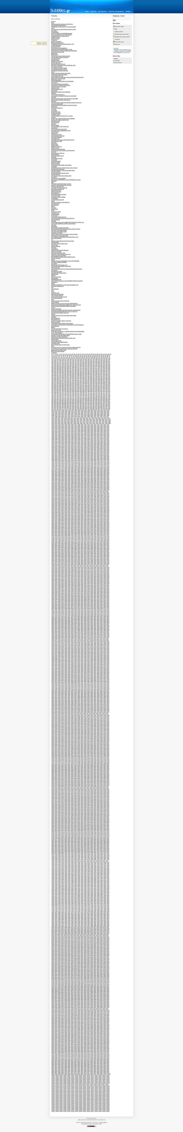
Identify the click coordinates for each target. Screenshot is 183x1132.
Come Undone (55, 302)
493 (60, 380)
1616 (59, 455)
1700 (98, 460)
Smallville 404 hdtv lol (57, 233)
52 (83, 355)
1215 (101, 424)
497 (70, 380)
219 (65, 364)
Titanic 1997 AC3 (55, 267)
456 (83, 378)
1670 (59, 459)
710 (86, 392)
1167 (68, 422)
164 (101, 360)
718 (106, 392)
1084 (101, 415)
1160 (106, 420)
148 (60, 360)
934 (70, 406)
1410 (91, 439)
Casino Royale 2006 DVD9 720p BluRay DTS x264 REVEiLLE (67, 325)
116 (97, 358)
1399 (56, 439)
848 (86, 400)
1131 (74, 419)
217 (60, 364)
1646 (98, 456)
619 (88, 387)
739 (101, 394)
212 (106, 363)
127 (65, 359)
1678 (85, 459)
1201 (56, 424)
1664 (98, 458)
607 (58, 387)
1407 (82, 439)
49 (77, 355)
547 (81, 383)
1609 (95, 454)
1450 (104, 442)
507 (96, 380)
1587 (82, 452)
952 (58, 407)
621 (94, 387)
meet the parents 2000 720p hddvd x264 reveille (63, 315)
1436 (59, 442)
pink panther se (55, 326)
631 (60, 388)
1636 (65, 456)
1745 (69, 464)
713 (94, 392)
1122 (105, 418)
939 (83, 406)
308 (58, 370)
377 (58, 374)
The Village (54, 263)
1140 (103, 419)
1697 (88, 460)
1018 (62, 411)
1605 (82, 454)
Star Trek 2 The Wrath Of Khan (59, 230)
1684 (104, 459)
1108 (62, 418)
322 (94, 370)
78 (73, 356)
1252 (104, 427)
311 (65, 370)
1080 (88, 415)
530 (96, 382)
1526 (59, 448)
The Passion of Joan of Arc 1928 (59, 235)
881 (52, 403)
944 (96, 406)
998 (58, 410)
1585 (75, 452)
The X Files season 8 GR (57, 52)
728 (73, 394)
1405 (75, 439)
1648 (104, 456)
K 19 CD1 (53, 109)
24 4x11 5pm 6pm (55, 258)
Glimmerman (54, 209)
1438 (65, 442)
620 (91, 387)
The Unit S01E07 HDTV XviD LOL (60, 126)
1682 (98, 459)
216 (58, 364)
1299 (82, 431)
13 (69, 354)
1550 (78, 450)
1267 (95, 428)
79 (75, 356)
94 (104, 356)
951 (55, 407)
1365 (62, 436)
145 (52, 360)
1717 (95, 462)
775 (76, 396)
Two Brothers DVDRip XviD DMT (59, 70)
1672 (65, 459)
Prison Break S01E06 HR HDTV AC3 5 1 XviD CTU (64, 311)
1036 (62, 412)
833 (107, 399)
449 (65, 378)
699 (58, 392)
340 (81, 371)
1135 (87, 419)
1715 (88, 462)
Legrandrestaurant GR (57, 104)
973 (52, 408)
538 (58, 383)
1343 (108, 434)
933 (68, 406)
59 (96, 355)
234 (104, 364)
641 (86, 388)
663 (83, 390)
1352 (78, 435)
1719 (101, 462)
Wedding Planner (55, 37)
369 (96, 372)
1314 (72, 432)
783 (96, 396)
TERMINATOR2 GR (56, 279)
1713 (82, 462)
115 (94, 358)
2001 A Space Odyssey (57, 295)
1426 (85, 440)
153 (73, 360)
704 (70, 392)
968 (99, 407)
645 (96, 388)
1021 (72, 411)
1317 (82, 432)
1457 (69, 443)
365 (86, 372)
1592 (98, 452)
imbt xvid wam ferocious (57, 294)
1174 (90, 422)
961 (81, 407)
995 (109, 408)
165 (104, 360)
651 (52, 390)
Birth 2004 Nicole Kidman (57, 351)
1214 (98, 424)
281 (107, 367)
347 (99, 371)
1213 (95, 424)
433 (83, 376)
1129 (68, 419)
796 (70, 398)
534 (107, 382)
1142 (109, 419)
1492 (65, 446)
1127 (62, 419)
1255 (56, 428)
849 (88, 400)
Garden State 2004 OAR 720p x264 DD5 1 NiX (63, 338)
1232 (98, 426)
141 (101, 359)
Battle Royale (54, 274)
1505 (108, 446)
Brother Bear (54, 144)
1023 (78, 411)
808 (101, 398)
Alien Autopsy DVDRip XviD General (60, 100)
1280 (78, 430)
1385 (69, 438)
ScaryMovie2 (54, 249)
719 (109, 392)
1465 (95, 443)
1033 (52, 412)
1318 (85, 432)
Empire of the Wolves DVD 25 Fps (60, 120)
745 (58, 395)
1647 (101, 456)
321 (91, 370)
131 (76, 359)
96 (107, 356)
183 (91, 362)
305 (109, 368)
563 (63, 384)
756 (86, 395)
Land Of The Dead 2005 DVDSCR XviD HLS (62, 218)
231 (96, 364)
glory (52, 290)
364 (83, 372)
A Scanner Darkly (55, 171)
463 (101, 378)
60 (98, 355)
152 (70, 360)
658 (70, 390)
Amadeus (53, 317)
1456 (65, 443)
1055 (65, 414)
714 (96, 392)
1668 (52, 459)
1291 (56, 431)
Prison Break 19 (55, 138)
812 (52, 399)
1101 (98, 416)
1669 (56, 459)
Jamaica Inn (54, 133)
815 (60, 399)
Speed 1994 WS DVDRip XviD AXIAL (60, 73)
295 (83, 368)
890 (76, 403)
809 (104, 398)
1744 (65, 464)
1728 (72, 463)
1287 (101, 430)
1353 (82, 435)
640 (83, 388)
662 (81, 390)
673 (109, 390)
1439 (69, 442)
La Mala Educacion (56, 45)
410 (83, 375)
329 (52, 371)
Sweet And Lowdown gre (57, 189)
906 (58, 404)
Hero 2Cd (53, 207)
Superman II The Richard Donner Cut (60, 254)
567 (73, 384)
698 (55, 392)
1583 (69, 452)
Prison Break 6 (55, 132)
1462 (85, 443)
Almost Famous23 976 (57, 89)
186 (99, 362)
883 (58, 403)
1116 (86, 418)
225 (81, 364)
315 (76, 370)
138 (94, 359)
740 (104, 394)
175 (70, 362)
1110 (68, 418)
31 (103, 354)
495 (65, 380)
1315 (75, 432)
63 (104, 355)
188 (104, 362)
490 (52, 380)
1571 (88, 451)
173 (65, 362)
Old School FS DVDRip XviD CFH (60, 313)
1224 (72, 426)
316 (78, 370)
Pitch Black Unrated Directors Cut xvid (61, 183)
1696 (85, 460)
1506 (52, 447)
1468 (104, 443)
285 (58, 368)
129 (70, 359)
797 (73, 398)
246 (76, 366)
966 (94, 407)
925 (106, 404)
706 (76, 392)
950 (52, 407)
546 (78, 383)
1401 (62, 439)
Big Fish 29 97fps (55, 46)
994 (107, 408)
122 (52, 359)
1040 (75, 412)
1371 (82, 436)
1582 (65, 452)
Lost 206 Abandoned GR (57, 199)
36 (52, 355)
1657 (75, 458)
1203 (62, 424)
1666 (104, 458)
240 (60, 366)
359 (70, 372)
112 (87, 358)
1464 (91, 443)
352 (52, 372)
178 (78, 362)
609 (63, 387)
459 (91, 378)
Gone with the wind (56, 190)
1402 (65, 439)
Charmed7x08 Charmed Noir (58, 273)
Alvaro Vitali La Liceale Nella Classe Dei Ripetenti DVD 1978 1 (67, 77)
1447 (95, 442)
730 (78, 394)
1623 (82, 455)
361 (76, 372)
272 (83, 367)
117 (99, 358)
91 (98, 356)
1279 (75, 430)
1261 (75, 428)
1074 (69, 415)
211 (104, 363)
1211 (88, 424)
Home (87, 11)
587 (65, 386)
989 (94, 408)
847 (83, 400)
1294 (65, 431)
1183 (59, 423)
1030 (101, 411)
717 (104, 392)
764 (107, 395)
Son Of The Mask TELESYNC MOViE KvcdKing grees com (66, 102)
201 (78, 363)
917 (86, 404)
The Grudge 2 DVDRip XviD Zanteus (60, 85)
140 (99, 359)
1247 (88, 427)
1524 (52, 448)
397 (109, 374)
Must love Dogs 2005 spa (57, 153)
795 (68, 398)
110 (82, 358)
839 (63, 400)
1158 (100, 420)
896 (91, 403)
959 (76, 407)
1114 (80, 418)
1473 (62, 444)
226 (83, 364)
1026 (88, 411)
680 (68, 391)
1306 (104, 431)
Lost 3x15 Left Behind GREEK (59, 262)
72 (62, 356)
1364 (59, 436)
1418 (59, 440)
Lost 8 (52, 28)
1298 (78, 431)
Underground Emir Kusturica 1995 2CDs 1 (62, 24)
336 (70, 371)
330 (55, 371)
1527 (62, 448)
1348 (65, 435)
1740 (52, 464)
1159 (103, 420)
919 (91, 404)
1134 (84, 419)
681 (70, 391)
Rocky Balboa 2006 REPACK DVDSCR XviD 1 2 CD (64, 237)
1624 (85, 455)
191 (52, 363)
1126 (59, 419)
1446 (91, 442)
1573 (95, 451)
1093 (72, 416)
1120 (99, 418)
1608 (91, 454)
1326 (52, 434)
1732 (85, 463)
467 (52, 379)
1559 (108, 450)
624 (101, 387)
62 (102, 355)
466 (109, 378)
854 (101, 400)
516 (60, 382)
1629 (101, 455)
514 (55, 382)
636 (73, 388)
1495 (75, 446)
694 (104, 391)
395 (104, 374)
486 (101, 379)
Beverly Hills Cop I (56, 62)
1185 (65, 423)
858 (52, 402)
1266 (91, 428)
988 (91, 408)
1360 (104, 435)
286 (60, 368)
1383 (62, 438)
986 (86, 408)
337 (73, 371)
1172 (84, 422)
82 (81, 356)
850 (91, 400)
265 (65, 367)
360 (73, 372)
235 (107, 364)
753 (78, 395)
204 (86, 363)
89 (94, 356)
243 (68, 366)
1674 (72, 459)
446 (58, 378)
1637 (69, 456)
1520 (98, 447)
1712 (78, 462)
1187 (71, 423)
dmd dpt (53, 275)
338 (76, 371)
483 (94, 379)
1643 (88, 456)
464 (104, 378)
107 (74, 358)
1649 (108, 456)
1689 (62, 460)
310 (63, 370)
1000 (63, 410)
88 (92, 356)
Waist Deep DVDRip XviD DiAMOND (60, 92)
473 (68, 379)
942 (91, 406)
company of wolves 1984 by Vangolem (61, 321)
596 (88, 386)
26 (93, 354)
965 (91, 407)
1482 (91, 444)
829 (96, 399)
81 (79, 356)
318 (83, 370)
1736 (98, 463)
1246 (85, 427)
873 (91, 402)
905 (55, 404)
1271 (108, 428)
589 (70, 386)
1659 (82, 458)
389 (88, 374)
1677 (82, 459)
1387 (75, 438)
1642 (85, 456)
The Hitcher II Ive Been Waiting (59, 68)
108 (77, 358)
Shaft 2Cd (53, 181)
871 (86, 402)
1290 (52, 431)
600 (99, 386)
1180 (109, 422)
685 (81, 391)
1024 (82, 411)
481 (88, 379)
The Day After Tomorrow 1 (58, 94)
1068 (108, 414)
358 (68, 372)
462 (99, 378)
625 (104, 387)
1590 (91, 452)
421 (52, 376)
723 (60, 394)
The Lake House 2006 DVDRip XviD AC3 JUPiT (63, 29)
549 (86, 383)
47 (73, 355)
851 (94, 400)
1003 (72, 410)
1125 (56, 419)
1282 (85, 430)
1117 (89, 418)
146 (55, 360)
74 (65, 356)
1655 (69, 458)
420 (109, 375)
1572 (91, 451)
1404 (72, 439)
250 (86, 366)
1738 (104, 463)
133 (81, 359)
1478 (78, 444)
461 (96, 378)
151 (68, 360)
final (52, 287)
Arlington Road (55, 122)
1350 (72, 435)
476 (76, 379)
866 (73, 402)
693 (101, 391)
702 (65, 392)
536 (52, 383)
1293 (62, 431)
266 (68, 367)
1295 (69, 431)
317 (81, 370)
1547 (69, 450)
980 (70, 408)
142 (104, 359)
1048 (101, 412)
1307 (108, 431)
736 (94, 394)
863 (65, 402)
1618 (65, 455)
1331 (69, 434)
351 (109, 371)
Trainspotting (54, 198)
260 (52, 367)
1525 (56, 448)
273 (86, 367)
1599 (62, 454)
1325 (107, 432)
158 (86, 360)
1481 (88, 444)
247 (78, 366)
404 (68, 375)
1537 (95, 448)
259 (109, 366)
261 (55, 367)
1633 (56, 456)
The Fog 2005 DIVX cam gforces (59, 328)
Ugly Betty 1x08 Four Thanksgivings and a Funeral (64, 168)
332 (60, 371)
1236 (52, 427)
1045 (91, 412)
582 (52, 386)
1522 (104, 447)
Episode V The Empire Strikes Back (60, 335)
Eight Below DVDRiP (56, 271)
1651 (56, 458)
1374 (91, 436)
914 (78, 404)
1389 (82, 438)
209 (99, 363)
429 (73, 376)
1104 (107, 416)
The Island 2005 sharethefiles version (61, 130)
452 (73, 378)
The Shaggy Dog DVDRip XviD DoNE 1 (61, 165)
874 (94, 402)
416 (99, 375)
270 (78, 367)
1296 (72, 431)
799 (78, 398)
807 (99, 398)
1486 (104, 444)
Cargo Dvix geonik (56, 211)
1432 (104, 440)
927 (52, 406)
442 (107, 376)
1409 (88, 439)
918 (88, 404)
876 (99, 402)
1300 (85, 431)
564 (65, 384)
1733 (88, 463)
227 (86, 364)
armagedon (54, 166)
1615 (56, 455)
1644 (91, 456)
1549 (75, 450)
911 (70, 404)
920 (94, 404)
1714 (85, 462)
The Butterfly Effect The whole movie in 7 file (62, 44)
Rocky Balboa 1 (55, 154)
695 (107, 391)
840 (65, 400)
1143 (52, 420)
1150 (74, 420)
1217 (107, 424)
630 (58, 388)
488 (107, 379)
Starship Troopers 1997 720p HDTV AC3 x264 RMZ (64, 98)
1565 (69, 451)
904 (52, 404)
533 (104, 382)
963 (86, 407)
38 (56, 355)
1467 (101, 443)
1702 (104, 460)
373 (107, 372)
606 (55, 387)
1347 (62, 435)
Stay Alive (53, 247)
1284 (91, 430)
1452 (52, 443)
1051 (52, 414)
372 (104, 372)
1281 (82, 430)
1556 (98, 450)
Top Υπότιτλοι (102, 11)
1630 (104, 455)
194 (60, 363)
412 (88, 375)
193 (58, 363)
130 (73, 359)
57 (92, 355)
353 (55, 372)
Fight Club (54, 142)
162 (96, 360)
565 (68, 384)
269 (76, 367)
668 (96, 390)
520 (70, 382)
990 (96, 408)
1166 (65, 422)
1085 (104, 415)
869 (81, 402)
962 (83, 407)
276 (94, 367)
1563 (62, 451)
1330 (65, 434)
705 (73, 392)
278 (99, 367)
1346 (59, 435)
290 (70, 368)
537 (55, 383)
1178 (103, 422)
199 (73, 363)
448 (63, 378)
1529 (69, 448)
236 (109, 364)
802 (86, 398)
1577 (108, 451)
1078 (82, 415)
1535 (88, 448)
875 (96, 402)
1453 (56, 443)
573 (88, 384)
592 (78, 386)
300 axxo (53, 124)
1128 (65, 419)
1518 (91, 447)
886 (65, 403)
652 (55, 390)
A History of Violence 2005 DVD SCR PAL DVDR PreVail (65, 310)
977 (63, 408)
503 (86, 380)
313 (70, 370)
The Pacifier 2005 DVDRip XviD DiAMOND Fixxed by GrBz (66, 334)
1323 (101, 432)
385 (78, 374)
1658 (78, 458)
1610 (98, 454)
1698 (91, 460)
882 (55, 403)
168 (52, 362)
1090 (62, 416)
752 (76, 395)
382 (70, 374)
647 (101, 388)
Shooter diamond (55, 246)
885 (63, 403)
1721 (107, 462)
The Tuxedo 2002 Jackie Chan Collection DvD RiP (64, 348)
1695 (82, 460)
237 (52, 366)
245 (73, 366)
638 (78, 388)
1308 (52, 432)
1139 (100, 419)
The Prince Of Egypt (56, 134)
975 (58, 408)
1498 (85, 446)
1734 (91, 463)
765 (109, 395)
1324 (104, 432)
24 (90, 354)
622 (96, 387)
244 (70, 366)
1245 (82, 427)
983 (78, 408)
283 (52, 368)
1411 (95, 439)
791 (58, 398)
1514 (78, 447)
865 (70, 402)
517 (63, 382)
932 (65, 406)
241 (63, 366)
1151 (78, 420)
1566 (72, 451)
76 (69, 356)
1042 (82, 412)
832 (104, 399)
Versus (53, 201)
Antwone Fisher (55, 88)
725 (65, 394)
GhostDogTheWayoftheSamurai (59, 342)
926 (109, 404)
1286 (98, 430)
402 (63, 375)
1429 (95, 440)
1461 (82, 443)
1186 (68, 423)
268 (73, 367)
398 (52, 375)
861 (60, 402)
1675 (75, 459)
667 (94, 390)
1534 (85, 448)
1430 (98, 440)
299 (94, 368)
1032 (108, 411)
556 (104, 383)
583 (55, 386)
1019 (65, 411)
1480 (85, 444)
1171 (81, 422)
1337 (88, 434)
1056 (69, 414)
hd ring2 (53, 21)
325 (101, 370)
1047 (98, 412)
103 (64, 358)
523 (78, 382)
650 (109, 388)
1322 (98, 432)
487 (104, 379)
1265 (88, 428)
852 (96, 400)
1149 (71, 420)
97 (109, 356)
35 (110, 354)
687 (86, 391)
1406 (78, 439)
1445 (88, 442)
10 (63, 354)
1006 (82, 410)
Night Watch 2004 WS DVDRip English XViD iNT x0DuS (65, 229)
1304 (98, 431)
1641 (82, 456)
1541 (108, 448)
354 (58, 372)
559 (52, 384)
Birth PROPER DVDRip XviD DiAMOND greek (63, 257)
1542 (52, 450)
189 (107, 362)
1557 (101, 450)
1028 (95, 411)
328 (109, 370)
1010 (95, 410)
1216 (104, 424)
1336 (85, 434)
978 (65, 408)
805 (94, 398)
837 (58, 400)
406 (73, 375)
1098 (88, 416)
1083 (98, 415)
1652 (59, 458)
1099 (91, 416)
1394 (98, 438)
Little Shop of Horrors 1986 (58, 253)
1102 (101, 416)
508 (99, 380)
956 (68, 407)
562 (60, 384)
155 (78, 360)
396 (107, 374)
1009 (92, 410)
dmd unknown (55, 339)
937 (78, 406)
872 (88, 402)
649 (107, 388)
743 (52, 395)
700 (60, 392)
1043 (85, 412)
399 (55, 375)
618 (86, 387)
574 (91, 384)
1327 (56, 434)
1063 (91, 414)
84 (84, 356)
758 (91, 395)
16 (74, 354)
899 (99, 403)
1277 (69, 430)
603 (107, 386)
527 (88, 382)
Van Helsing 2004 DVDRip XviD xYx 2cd (61, 49)
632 (63, 388)
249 (83, 366)
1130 (71, 419)
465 (107, 378)
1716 (91, 462)
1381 (56, 438)
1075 (72, 415)
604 (109, 386)
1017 (59, 411)
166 (107, 360)
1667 (108, 458)
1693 (75, 460)
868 (78, 402)
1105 (52, 418)
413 (91, 375)
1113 (77, 418)
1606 (85, 454)
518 (65, 382)
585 (60, 386)
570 (81, 384)
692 (99, 391)
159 (88, 360)
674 (52, 391)
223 (76, 364)
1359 (101, 435)
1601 (69, 454)
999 (60, 410)
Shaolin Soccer (55, 148)
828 (94, 399)
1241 (69, 427)
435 (88, 376)
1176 (97, 422)
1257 (62, 428)
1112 (74, 418)
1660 (85, 458)
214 (52, 364)
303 (104, 368)
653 (58, 390)
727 (70, 394)
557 (107, 383)
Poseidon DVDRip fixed (57, 286)
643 (91, 388)
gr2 (52, 239)
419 (106, 375)
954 (63, 407)
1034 (56, 412)
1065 (98, 414)
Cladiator (53, 93)
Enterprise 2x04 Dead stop (58, 149)
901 (104, 403)
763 (104, 395)
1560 (52, 451)
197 (68, 363)
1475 (69, 444)
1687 (56, 460)
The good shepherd (56, 238)
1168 (71, 422)
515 (58, 382)
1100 (95, 416)
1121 (102, 418)
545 (76, 383)
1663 (95, 458)
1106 (56, 418)
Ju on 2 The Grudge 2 (56, 332)
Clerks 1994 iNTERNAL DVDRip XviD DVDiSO (63, 223)
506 (94, 380)
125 (60, 359)
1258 (65, 428)
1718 (98, 462)
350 (107, 371)
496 (68, 380)
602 (104, 386)
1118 (93, 418)
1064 (95, 414)
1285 (95, 430)
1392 (91, 438)
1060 (82, 414)
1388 (78, 438)
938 (81, 406)
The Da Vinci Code (56, 277)
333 (63, 371)
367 (91, 372)
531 (99, 382)
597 (91, 386)
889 (73, 403)
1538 (98, 448)
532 (101, 382)
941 (88, 406)
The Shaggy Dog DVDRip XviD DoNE (61, 266)
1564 (65, 451)
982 (76, 408)
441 (104, 376)
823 (81, 399)
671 (104, 390)
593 (81, 386)
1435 (56, 442)
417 (101, 375)
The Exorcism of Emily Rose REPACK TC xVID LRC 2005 (66, 305)
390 (91, 374)
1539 (101, 448)
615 (78, 387)
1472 (59, 444)
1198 (106, 423)
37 (54, 355)
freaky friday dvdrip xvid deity (58, 194)
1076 (75, 415)
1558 (104, 450)
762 (101, 395)
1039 (72, 412)
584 (58, 386)
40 (60, 355)
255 (99, 366)
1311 (62, 432)
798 (76, 398)
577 (99, 384)
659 (73, 390)
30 (101, 354)
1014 (108, 410)
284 (55, 368)
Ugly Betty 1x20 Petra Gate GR (59, 187)
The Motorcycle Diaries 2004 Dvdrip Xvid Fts (62, 140)
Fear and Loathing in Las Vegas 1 (60, 84)
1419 (62, 440)
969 (101, 407)
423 (58, 376)
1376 (98, 436)
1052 (56, 414)
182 (88, 362)
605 (52, 387)
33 (107, 354)
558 (109, 383)
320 (88, 370)
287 (63, 368)
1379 (108, 436)
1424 (78, 440)
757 (88, 395)
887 (68, 403)
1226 (78, 426)
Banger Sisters (55, 125)
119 (104, 358)
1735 (95, 463)
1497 (82, 446)
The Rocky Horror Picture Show (59, 243)
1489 (56, 446)
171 (60, 362)
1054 (62, 414)
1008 (89, 410)
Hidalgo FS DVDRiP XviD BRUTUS (60, 202)
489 (109, 379)
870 (83, 402)
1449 (101, 442)
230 (94, 364)
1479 (82, 444)
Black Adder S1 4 (55, 319)
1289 (108, 430)
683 (76, 391)
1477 (75, 444)
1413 (101, 439)
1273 (56, 430)
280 (104, 367)
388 (86, 374)
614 (76, 387)
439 (99, 376)
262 (58, 367)
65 (107, 355)
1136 (90, 419)
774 (73, 396)
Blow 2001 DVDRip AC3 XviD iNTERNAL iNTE (63, 65)
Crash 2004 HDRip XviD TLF (58, 217)
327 (106, 370)
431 (78, 376)
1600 (65, 454)
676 (58, 391)
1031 (104, 411)
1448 (98, 442)
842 (70, 400)
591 (76, 386)
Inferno (53, 283)
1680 (91, 459)
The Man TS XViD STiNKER (58, 178)
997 (55, 410)
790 (55, 398)
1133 (81, 419)
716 (101, 392)
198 (70, 363)
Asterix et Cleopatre (56, 251)
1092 (69, 416)
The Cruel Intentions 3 (57, 108)
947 (104, 406)
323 (96, 370)
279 (101, 367)
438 (96, 376)
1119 (96, 418)
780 (88, 396)
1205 (69, 424)
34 (109, 354)
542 (68, 383)
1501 (95, 446)
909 (65, 404)
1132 (78, 419)
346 (96, 371)
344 (91, 371)
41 (62, 355)
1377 (101, 436)
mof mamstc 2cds (55, 58)
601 (101, 386)
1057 (72, 414)
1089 (59, 416)
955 (65, 407)
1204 (65, 424)
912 (73, 404)
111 (84, 358)
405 (70, 375)
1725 (62, 463)
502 (83, 380)
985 (83, 408)
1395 (101, 438)
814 (58, 399)
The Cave (53, 225)
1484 (98, 444)
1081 (91, 415)
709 (83, 392)
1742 (59, 464)
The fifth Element (55, 174)
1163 (56, 422)
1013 (105, 410)
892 (81, 403)
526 (86, 382)
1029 (98, 411)
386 (81, 374)
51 (81, 355)
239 (58, 366)
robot (52, 299)
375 (52, 374)
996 (52, 410)
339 (78, 371)
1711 (75, 462)
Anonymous (54, 90)
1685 (108, 459)
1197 (103, 423)
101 (59, 358)
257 (104, 366)
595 (86, 386)
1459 (75, 443)
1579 (56, 452)
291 (73, 368)
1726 (65, 463)
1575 (101, 451)
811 (109, 398)
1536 (91, 448)
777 (81, 396)
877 (101, 402)
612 (70, 387)
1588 (85, 452)
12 (67, 354)
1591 (95, 452)
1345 (56, 435)
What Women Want (56, 80)
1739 (108, 463)
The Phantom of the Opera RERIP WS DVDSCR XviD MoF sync (67, 222)
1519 (95, 447)
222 (73, 364)
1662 (91, 458)
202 (81, 363)
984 (81, 408)
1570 (85, 451)
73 (64, 356)
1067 (104, 414)
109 (79, 358)
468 (55, 379)
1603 (75, 454)
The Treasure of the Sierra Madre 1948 (61, 175)
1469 (108, 443)
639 (81, 388)
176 (73, 362)
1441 (75, 442)
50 (79, 355)
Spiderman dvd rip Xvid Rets (58, 86)
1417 (56, 440)
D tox (52, 22)
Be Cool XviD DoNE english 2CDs (60, 173)
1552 (85, 450)
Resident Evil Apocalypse (57, 169)
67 (52, 356)
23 (88, 354)
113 (89, 358)
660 (76, 390)
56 (90, 355)
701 (63, 392)
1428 (91, 440)
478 (81, 379)
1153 (84, 420)
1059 (78, 414)
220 (68, 364)
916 (83, 404)
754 (81, 395)
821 (76, 399)
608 (60, 387)
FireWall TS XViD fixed (57, 61)
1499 (88, 446)
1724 (59, 463)
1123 (108, 418)
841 (68, 400)
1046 (95, 412)
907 (60, 404)
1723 (56, 463)
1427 (88, 440)
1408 (85, 439)
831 (101, 399)
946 (101, 406)
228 (88, 364)
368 (94, 372)
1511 (69, 447)
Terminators (54, 282)
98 (52, 358)
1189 (78, 423)
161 (94, 360)
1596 (52, 454)
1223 (69, 426)
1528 (65, 448)
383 (73, 374)
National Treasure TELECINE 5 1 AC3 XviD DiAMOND (65, 261)
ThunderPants (55, 32)
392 (96, 374)
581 (109, 384)
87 (90, 356)
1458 (72, 443)
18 (78, 354)
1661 (88, 458)
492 (58, 380)
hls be (52, 291)
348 (101, 371)
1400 (59, 439)
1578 (52, 452)
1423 (75, 440)
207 (94, 363)
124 (58, 359)
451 (70, 378)
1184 (62, 423)
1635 (62, 456)
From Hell (53, 152)
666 (91, 390)
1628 (98, 455)
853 (99, 400)
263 (60, 367)
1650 (52, 458)
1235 (108, 426)
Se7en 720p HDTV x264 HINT (59, 129)
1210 (85, 424)
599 (96, 386)
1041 (78, 412)
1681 (95, 459)
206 (91, 363)
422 (55, 376)
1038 (69, 412)
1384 (65, 438)
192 (55, 363)
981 (73, 408)
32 (105, 354)
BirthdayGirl (54, 53)
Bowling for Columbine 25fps (58, 350)
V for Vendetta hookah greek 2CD (60, 57)
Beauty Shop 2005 (56, 330)
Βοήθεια (128, 11)
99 (54, 358)
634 (68, 388)
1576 (104, 451)
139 (96, 359)
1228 (85, 426)
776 (78, 396)
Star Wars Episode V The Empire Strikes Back (63, 170)
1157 (97, 420)
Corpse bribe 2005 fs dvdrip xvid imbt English (63, 150)
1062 (88, 414)
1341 (101, 434)
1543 (56, 450)
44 (67, 355)
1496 (78, 446)
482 (91, 379)
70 (58, 356)
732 (83, 394)
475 (73, 379)
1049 (104, 412)
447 (60, 378)
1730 (78, 463)
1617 (62, 455)
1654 (65, 458)
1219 (56, 426)
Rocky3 (53, 314)
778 (83, 396)
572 (86, 384)
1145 (59, 420)
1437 (62, 442)
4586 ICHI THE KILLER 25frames (59, 250)
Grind (52, 346)
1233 (101, 426)
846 (81, 400)
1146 (62, 420)
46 (71, 355)
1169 (74, 422)
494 (63, 380)
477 (78, 379)
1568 (78, 451)
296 (86, 368)
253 (94, 366)
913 (76, 404)
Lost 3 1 (53, 307)
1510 (65, 447)
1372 (85, 436)
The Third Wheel (55, 219)
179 (81, 362)
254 (96, 366)
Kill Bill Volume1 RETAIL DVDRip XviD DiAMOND (64, 50)
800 (81, 398)
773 (70, 396)
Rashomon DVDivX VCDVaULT (59, 336)
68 (54, 356)
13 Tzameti (54, 160)
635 (70, 388)
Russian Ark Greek (56, 113)
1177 (100, 422)
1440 (72, 442)
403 (65, 375)
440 (101, 376)
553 (96, 383)
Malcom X (53, 101)
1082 (95, 415)
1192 (87, 423)
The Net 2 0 (54, 40)
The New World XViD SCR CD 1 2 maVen (62, 116)
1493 (69, 446)
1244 (78, 427)
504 (88, 380)
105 (69, 358)
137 (91, 359)
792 (60, 398)
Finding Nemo (55, 145)
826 (88, 399)
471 (63, 379)
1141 (106, 419)
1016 (56, 411)
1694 (78, 460)
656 (65, 390)
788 (109, 396)
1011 (98, 410)
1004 (76, 410)
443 (109, 376)
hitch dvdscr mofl (55, 121)
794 (65, 398)
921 (96, 404)
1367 (69, 436)
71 (60, 356)
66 (109, 355)
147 (58, 360)
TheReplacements (56, 161)
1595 (108, 452)
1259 (69, 428)
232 (99, 364)
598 (94, 386)
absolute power (55, 60)
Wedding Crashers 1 (56, 146)
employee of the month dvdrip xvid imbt (61, 185)
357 (65, 372)
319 (86, 370)
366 (88, 372)
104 (67, 358)
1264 (85, 428)
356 (63, 372)
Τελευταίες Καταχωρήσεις (116, 11)
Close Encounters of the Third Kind (60, 301)
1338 (91, 434)
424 (60, 376)
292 (76, 368)
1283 (88, 430)
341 (83, 371)
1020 (69, 411)
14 (70, 354)
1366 (65, 436)
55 (88, 355)
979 (68, 408)
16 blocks (53, 97)
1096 (82, 416)
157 (83, 360)
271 (81, 367)
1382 (59, 438)
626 (106, 387)
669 (99, 390)
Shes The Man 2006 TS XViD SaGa (60, 344)
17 (76, 354)
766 (52, 396)
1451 (108, 442)
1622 (78, 455)
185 (96, 362)
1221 (62, 426)
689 (91, 391)
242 (65, 366)
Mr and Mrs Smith (55, 112)
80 (77, 356)
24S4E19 (53, 221)
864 (68, 402)
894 (86, 403)
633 (65, 388)
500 (78, 380)
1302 (91, 431)
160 (91, 360)
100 (56, 358)
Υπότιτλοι (93, 11)
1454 (59, 443)
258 (107, 366)
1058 (75, 414)
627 (109, 387)
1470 (52, 444)
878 (104, 402)
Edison (53, 206)
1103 (104, 416)
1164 (59, 422)
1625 (88, 455)
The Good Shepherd (56, 137)
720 (52, 394)
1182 (56, 423)
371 (101, 372)
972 (109, 407)
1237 (56, 427)
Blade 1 (53, 327)
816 (63, 399)
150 (65, 360)
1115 (83, 418)
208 (96, 363)
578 (101, 384)
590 (73, 386)
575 (94, 384)
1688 (59, 460)
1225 (75, 426)
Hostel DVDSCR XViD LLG (58, 64)
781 (91, 396)
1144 (56, 420)
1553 (88, 450)
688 (88, 391)
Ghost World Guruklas (57, 158)
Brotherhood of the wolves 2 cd (59, 265)
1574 (98, 451)
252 (91, 366)
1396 (104, 438)
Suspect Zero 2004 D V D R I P (59, 297)
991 (99, 408)
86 (88, 356)
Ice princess (54, 82)
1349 (69, 435)
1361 (108, 435)
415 (96, 375)
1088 (56, 416)
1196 (100, 423)
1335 (82, 434)
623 (99, 387)
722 (58, 394)
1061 (85, 414)
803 (88, 398)
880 (109, 402)
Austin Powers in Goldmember (59, 48)
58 (94, 355)
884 (60, 403)
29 (99, 354)
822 (78, 399)
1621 (75, 455)
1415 (107, 439)
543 (70, 383)
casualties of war (55, 114)
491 (55, 380)
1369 (75, 436)
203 (83, 363)
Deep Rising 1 (55, 205)
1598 (59, 454)
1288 (104, 430)
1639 (75, 456)
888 (70, 403)
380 (65, 374)
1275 (62, 430)
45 (69, 355)
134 (83, 359)
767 (55, 396)
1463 (88, 443)
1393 (95, 438)
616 (81, 387)
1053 (59, 414)
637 (76, 388)
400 (58, 375)
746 (60, 395)
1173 (87, 422)
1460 (78, 443)
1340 (98, 434)
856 (107, 400)
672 (107, 390)
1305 (101, 431)
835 (52, 400)
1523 (107, 447)
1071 (59, 415)
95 (105, 356)
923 (101, 404)
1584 (72, 452)
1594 (104, 452)
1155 (90, 420)
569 (78, 384)
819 (70, 399)
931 (63, 406)
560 (55, 384)
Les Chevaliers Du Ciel (57, 76)
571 (83, 384)
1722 (52, 463)
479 (83, 379)
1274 (59, 430)
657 (68, 390)
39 (58, 355)
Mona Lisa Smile (55, 322)
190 (109, 362)
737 (96, 394)
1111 (71, 418)
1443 (82, 442)
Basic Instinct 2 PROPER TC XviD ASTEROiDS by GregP (66, 179)
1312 (65, 432)
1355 (88, 435)
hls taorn (53, 117)
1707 (62, 462)
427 (68, 376)
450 (68, 378)
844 (76, 400)
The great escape (55, 195)
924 (104, 404)
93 (102, 356)
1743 (62, 464)
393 (99, 374)
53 (84, 355)
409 (81, 375)
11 (65, 354)
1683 (101, 459)
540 (63, 383)
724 (63, 394)
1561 (56, 451)
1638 (72, 456)
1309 (56, 432)
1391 (88, 438)
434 (86, 376)
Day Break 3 (54, 128)
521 (73, 382)
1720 (104, 462)
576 (96, 384)
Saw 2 (52, 72)
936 (76, 406)
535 (109, 382)
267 (70, 367)
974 (55, 408)
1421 (69, 440)
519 (68, 382)
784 (99, 396)
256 (101, 366)
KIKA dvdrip (54, 106)
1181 (52, 423)
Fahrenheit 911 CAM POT (57, 136)
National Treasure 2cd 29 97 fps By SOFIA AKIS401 (64, 303)
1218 (52, 426)
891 (78, 403)
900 (101, 403)
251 (88, 366)
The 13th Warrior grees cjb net (59, 69)
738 (99, 394)
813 (55, 399)
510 (104, 380)
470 (60, 379)
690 (94, 391)
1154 (87, 420)
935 (73, 406)
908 (63, 404)
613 (73, 387)
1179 (106, 422)
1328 (59, 434)
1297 (75, 431)
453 (76, 378)
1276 (65, 430)
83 (83, 356)
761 (99, 395)
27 (95, 354)
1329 (62, 434)
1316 (78, 432)
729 (76, 394)
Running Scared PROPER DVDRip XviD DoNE (63, 306)
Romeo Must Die (55, 164)
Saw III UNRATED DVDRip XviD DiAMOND (62, 81)
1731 (82, 463)
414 (94, 375)
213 (109, 363)
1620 (72, 455)
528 (91, 382)
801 (83, 398)
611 (68, 387)
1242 (72, 427)
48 (75, 355)
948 (107, 406)
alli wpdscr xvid (55, 293)
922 (99, 404)
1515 (82, 447)
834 (109, 399)
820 (73, 399)
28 (97, 354)
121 (109, 358)
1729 (75, 463)
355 (60, 372)
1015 (52, 411)
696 (109, 391)
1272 (52, 430)
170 (58, 362)
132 (78, 359)
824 (83, 399)
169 (55, 362)
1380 (52, 438)
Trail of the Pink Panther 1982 (59, 231)
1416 (52, 440)
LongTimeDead (55, 214)
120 (107, 358)
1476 (72, 444)
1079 (85, 415)
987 (88, 408)
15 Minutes (54, 352)
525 (83, 382)
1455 (62, 443)
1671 (62, 459)
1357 (95, 435)
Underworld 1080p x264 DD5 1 (59, 74)
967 (96, 407)
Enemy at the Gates (56, 309)
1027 (91, 411)
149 (63, 360)
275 (91, 367)
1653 (62, 458)
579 (104, 384)
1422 (72, 440)
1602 (72, 454)
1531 (75, 448)
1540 (104, 448)
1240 (65, 427)
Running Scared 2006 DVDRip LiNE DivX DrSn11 (64, 105)
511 (107, 380)
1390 (85, 438)
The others (54, 177)
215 (55, 364)
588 (68, 386)
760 (96, 395)
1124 (52, 419)
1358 (98, 435)
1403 (69, 439)
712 (91, 392)
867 (76, 402)
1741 (56, 464)
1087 (52, 416)
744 (55, 395)
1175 (93, 422)
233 (101, 364)
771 (65, 396)
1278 (72, 430)
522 (76, 382)
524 (81, 382)
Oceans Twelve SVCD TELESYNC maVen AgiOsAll (64, 234)
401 (60, 375)
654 (60, 390)
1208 (78, 424)
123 (55, 359)
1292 (59, 431)
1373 (88, 436)
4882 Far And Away (56, 191)
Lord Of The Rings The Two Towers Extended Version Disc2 (66, 269)
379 (63, 374)
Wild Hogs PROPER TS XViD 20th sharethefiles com (64, 285)
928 (55, 406)
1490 (59, 446)
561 (58, 384)
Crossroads (54, 110)
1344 (52, 435)
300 (96, 368)
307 (55, 370)
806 (96, 398)
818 (68, 399)
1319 (88, 432)
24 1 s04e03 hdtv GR (56, 298)
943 (94, 406)
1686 (52, 460)
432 (81, 376)
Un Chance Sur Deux (56, 66)
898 (96, 403)
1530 (72, 448)
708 (81, 392)
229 (91, 364)
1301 (88, 431)
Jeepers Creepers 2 (56, 41)
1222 (65, 426)
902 (107, 403)
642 (88, 388)
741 (107, 394)
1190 (81, 423)
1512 (72, 447)
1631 (108, 455)
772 (68, 396)
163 (99, 360)
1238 (59, 427)
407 (76, 375)
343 (88, 371)
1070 (56, 415)
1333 (75, 434)
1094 (75, 416)
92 (100, 356)
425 (63, 376)
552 (94, 383)
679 (65, 391)
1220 (59, 426)
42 (64, 355)
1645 (95, 456)
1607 (88, 454)
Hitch (52, 182)
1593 (101, 452)
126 (63, 359)
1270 (104, 428)
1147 (65, 420)
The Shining (54, 270)
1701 (101, 460)
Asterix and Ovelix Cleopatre (58, 255)
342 (86, 371)
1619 (69, 455)
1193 (90, 423)
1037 (65, 412)
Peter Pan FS (54, 54)
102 (61, 358)
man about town (55, 203)
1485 (101, 444)
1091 (65, 416)
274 (88, 367)
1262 (78, 428)
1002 (69, 410)
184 (94, 362)
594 (83, 386)
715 (99, 392)
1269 (101, 428)
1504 (104, 446)
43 (65, 355)
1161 (109, 420)
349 (104, 371)
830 (99, 399)
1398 (52, 439)
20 (82, 354)
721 (55, 394)
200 (76, 363)
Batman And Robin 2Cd (57, 42)
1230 (91, 426)
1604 (78, 454)
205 (88, 363)
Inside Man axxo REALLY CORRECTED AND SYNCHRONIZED (67, 331)
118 (102, 358)
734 (88, 394)
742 (109, 394)
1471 (56, 444)
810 (107, 398)
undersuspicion (55, 38)
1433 (108, 440)
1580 (59, 452)
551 (91, 383)
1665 (101, 458)
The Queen (54, 30)
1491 (62, 446)
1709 (69, 462)
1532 (78, 448)
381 (68, 374)
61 (100, 355)
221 (70, 364)
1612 (104, 454)
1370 (78, 436)
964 (88, 407)
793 (63, 398)
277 (96, 367)
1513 (75, 447)
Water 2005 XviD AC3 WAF (58, 78)
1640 (78, 456)
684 (78, 391)
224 (78, 364)
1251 (101, 427)
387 (83, 374)
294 (81, 368)
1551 (82, 450)
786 (104, 396)
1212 (91, 424)
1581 (62, 452)
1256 (59, 428)
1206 (72, 424)
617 (83, 387)
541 (65, 383)
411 (86, 375)
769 (60, 396)
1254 (52, 428)
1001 (66, 410)
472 (65, 379)
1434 (52, 442)
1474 (65, 444)
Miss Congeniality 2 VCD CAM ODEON (61, 34)
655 (63, 390)
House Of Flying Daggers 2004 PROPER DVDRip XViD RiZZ (67, 281)
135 (86, 359)
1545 (62, 450)
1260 (72, 428)
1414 (104, 439)
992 (101, 408)
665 (88, 390)
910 (68, 404)
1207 (75, 424)
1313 (69, 432)
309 (60, 370)
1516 (85, 447)
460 (94, 378)
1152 (81, 420)
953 (60, 407)
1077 (78, 415)
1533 (82, 448)
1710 (72, 462)
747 (63, 395)
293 (78, 368)
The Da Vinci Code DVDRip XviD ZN (60, 56)
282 (109, 367)
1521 (101, 447)
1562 (59, 451)
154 (76, 360)
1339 (95, 434)
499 (76, 380)
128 (68, 359)
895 (88, 403)
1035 (59, 412)
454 (78, 378)
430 (76, 376)
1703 (108, 460)
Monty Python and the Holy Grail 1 (60, 227)
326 (104, 370)
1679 (88, 459)
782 (94, 396)
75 (67, 356)
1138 (97, 419)
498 (73, 380)
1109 (65, 418)
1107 (59, 418)
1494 (72, 446)
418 (104, 375)
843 (73, 400)
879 (107, 402)
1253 (108, 427)
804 (91, 398)
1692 (72, 460)
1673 (69, 459)
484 (96, 379)
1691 (69, 460)
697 (52, 392)
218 (63, 364)
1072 (62, 415)
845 (78, 400)
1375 (95, 436)
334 (65, 371)
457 (86, 378)
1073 (65, 415)
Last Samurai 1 (55, 289)
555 (101, 383)
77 (71, 356)
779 (86, 396)
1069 (52, 415)
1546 (65, 450)
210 (101, 363)
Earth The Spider (55, 162)
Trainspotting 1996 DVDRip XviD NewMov (62, 323)
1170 (78, 422)
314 (73, 370)
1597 (56, 454)
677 (60, 391)
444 (52, 378)
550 (88, 383)
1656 (72, 458)
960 (78, 407)
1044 (88, 412)
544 (73, 383)
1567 (75, 451)
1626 (91, 455)
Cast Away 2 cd (55, 213)
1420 (65, 440)
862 (63, 402)
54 (86, 355)
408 (78, 375)
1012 (102, 410)
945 (99, 406)
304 (107, 368)
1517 (88, 447)
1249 (95, 427)
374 (109, 372)
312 (68, 370)
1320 (91, 432)
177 (76, 362)
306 (52, 370)
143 (107, 359)
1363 (56, 436)
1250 (98, 427)
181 (86, 362)
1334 (78, 434)
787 (107, 396)
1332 (72, 434)
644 (94, 388)
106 (72, 358)
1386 (72, 438)
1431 (101, 440)
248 (81, 366)
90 (96, 356)
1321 (95, 432)
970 (104, 407)
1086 (108, 415)
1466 (98, 443)
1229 (88, 426)
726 (68, 394)
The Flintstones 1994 (56, 141)
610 (65, 387)
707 (78, 392)
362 (78, 372)
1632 (52, 456)
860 (58, 402)
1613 (107, 454)
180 (83, 362)
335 (68, 371)
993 (104, 408)
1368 (72, 436)
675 (55, 391)
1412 (98, 439)
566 (70, 384)
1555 (95, 450)
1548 (72, 450)
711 (88, 392)
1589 (88, 452)
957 (70, 407)
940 (86, 406)
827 (91, 399)
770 (63, 396)
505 (91, 380)
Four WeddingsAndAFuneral (58, 25)
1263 (82, 428)
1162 (52, 422)
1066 (101, 414)
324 (99, 370)
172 (63, 362)
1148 (68, 420)
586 (63, 386)
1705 (56, 462)
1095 (78, 416)
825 (86, 399)
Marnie (53, 259)
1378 (104, 436)
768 (58, 396)
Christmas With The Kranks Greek (60, 36)
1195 (97, 423)
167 (109, 360)
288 (65, 368)
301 (99, 368)
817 (65, 399)
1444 (85, 442)
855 (104, 400)
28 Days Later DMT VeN (57, 186)
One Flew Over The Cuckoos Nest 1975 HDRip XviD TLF (66, 347)
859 (55, 402)
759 (94, 395)
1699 (95, 460)
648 (104, 388)
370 (99, 372)
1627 (95, 455)
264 (63, 367)
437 (94, 376)
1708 (65, 462)
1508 (59, 447)
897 (94, 403)
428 (70, 376)
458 (88, 378)
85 (86, 356)
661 (78, 390)
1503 (101, 446)
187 (101, 362)
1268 (98, 428)
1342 (104, 434)
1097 (85, 416)
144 (109, 359)
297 (88, 368)
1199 (109, 423)
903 (109, 403)
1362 (52, 436)
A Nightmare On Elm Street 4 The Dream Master (63, 26)
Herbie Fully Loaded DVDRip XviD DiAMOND (63, 118)
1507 (56, 447)
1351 (75, 435)
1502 (98, 446)
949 (109, 406)
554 (99, 383)
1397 (108, 438)
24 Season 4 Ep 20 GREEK (58, 197)
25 (91, 354)
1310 (59, 432)
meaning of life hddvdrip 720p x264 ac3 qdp (62, 241)
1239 (62, 427)
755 (83, 395)
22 (86, 354)
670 (101, 390)
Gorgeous (53, 157)
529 (94, 382)
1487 (108, 444)
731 (81, 394)
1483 (95, 444)
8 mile (52, 210)
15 (72, 354)
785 (101, 396)
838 (60, 400)
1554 (91, 450)
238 (55, 366)
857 (109, 400)
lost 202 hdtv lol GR (56, 340)
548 (83, 383)
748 (65, 395)
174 (68, 362)
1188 (74, 423)
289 (68, 368)
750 (70, 395)
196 (65, 363)
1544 (59, 450)
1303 (95, 431)
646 (99, 388)
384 (76, 374)
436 (91, 376)
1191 (84, 423)
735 (91, 394)
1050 (108, 412)
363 (81, 372)
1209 (82, 424)
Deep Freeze (54, 278)
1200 (52, 424)
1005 (79, 410)
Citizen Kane (54, 245)
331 (58, 371)
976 (60, 408)
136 (88, 359)
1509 (62, 447)
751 (73, 395)
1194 (93, 423)
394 (101, 374)
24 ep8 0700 (54, 215)
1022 (75, 411)
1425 (82, 440)
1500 (91, 446)
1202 (59, 424)
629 (55, 388)
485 (99, 379)
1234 (104, 426)
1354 (85, 435)
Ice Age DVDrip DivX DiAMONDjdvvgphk (61, 33)
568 (76, 384)
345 (94, 371)
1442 (78, 442)
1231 (95, 426)
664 (86, 390)
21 (84, 354)
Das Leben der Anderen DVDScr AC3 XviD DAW (63, 96)
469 (58, 379)
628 (52, 388)
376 (55, 374)
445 (55, 378)
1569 (82, 451)
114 (92, 358)
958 (73, 407)
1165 (62, 422)
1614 (52, 455)
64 (105, 355)
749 (68, 395)
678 (63, 391)
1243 (75, 427)
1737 (101, 463)
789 (52, 398)
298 (91, 368)
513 (52, 382)
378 (60, 374)
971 (107, 407)
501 (81, 380)
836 (55, 400)
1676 (78, 459)
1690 (65, 460)
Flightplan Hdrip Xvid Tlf (57, 156)
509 (101, 380)
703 (68, 392)
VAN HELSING (55, 242)
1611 (101, 454)
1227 (82, 426)
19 (80, 354)
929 (58, 406)
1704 (52, 462)
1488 (52, 446)
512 (109, 380)
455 (81, 378)
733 (86, 394)
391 (94, 374)
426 (65, 376)
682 (73, 391)
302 (101, 368)
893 (83, 403)
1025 (85, 411)
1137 (93, 419)
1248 (91, 427)
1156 (93, 420)
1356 (91, 435)
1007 (85, 410)
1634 (59, 456)
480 (86, 379)
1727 (69, 463)
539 (60, 383)
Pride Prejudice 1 (55, 318)
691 (96, 391)
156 (81, 360)
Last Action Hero (55, 343)
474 (70, 379)
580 (107, 384)
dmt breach (54, 226)
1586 (78, 452)
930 (60, 406)
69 (56, 356)
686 (83, 391)
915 (81, 404)
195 (63, 363)
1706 (59, 462)
